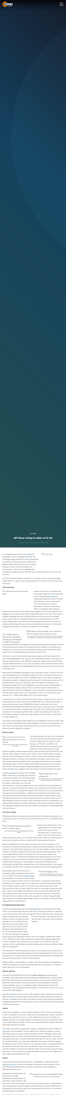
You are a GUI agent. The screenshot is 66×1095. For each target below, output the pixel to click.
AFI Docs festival (27, 554)
